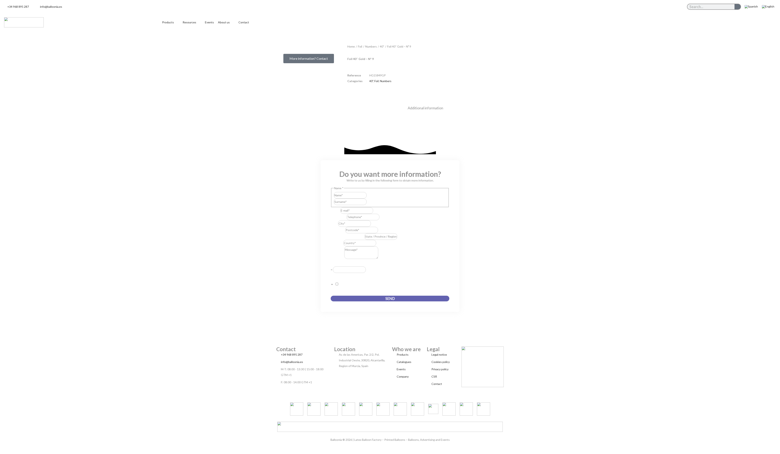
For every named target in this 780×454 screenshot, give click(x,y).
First (369, 195)
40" (382, 46)
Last (369, 201)
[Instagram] (659, 6)
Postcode (338, 230)
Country (337, 243)
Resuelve (337, 263)
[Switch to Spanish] (751, 7)
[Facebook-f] (678, 6)
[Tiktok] (652, 6)
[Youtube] (665, 6)
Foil (360, 46)
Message (337, 258)
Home (351, 46)
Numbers (371, 46)
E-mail (335, 210)
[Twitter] (671, 6)
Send (390, 298)
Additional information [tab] (425, 108)
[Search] (737, 6)
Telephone (339, 217)
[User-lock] (684, 6)
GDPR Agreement (343, 275)
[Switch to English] (768, 7)
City (334, 223)
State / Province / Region (347, 236)
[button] (170, 22)
